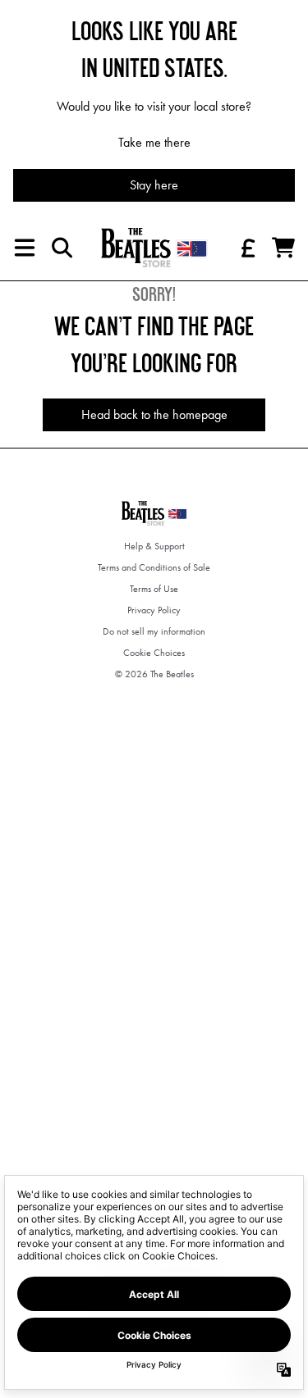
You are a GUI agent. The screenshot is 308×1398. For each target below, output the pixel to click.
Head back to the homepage (154, 414)
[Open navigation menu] (25, 248)
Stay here (154, 185)
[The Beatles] (154, 247)
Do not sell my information (154, 631)
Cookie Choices (154, 652)
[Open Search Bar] (60, 247)
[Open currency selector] (247, 248)
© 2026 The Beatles (154, 674)
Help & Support (154, 546)
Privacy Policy (154, 610)
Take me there (154, 142)
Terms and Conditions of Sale (154, 567)
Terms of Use (154, 588)
